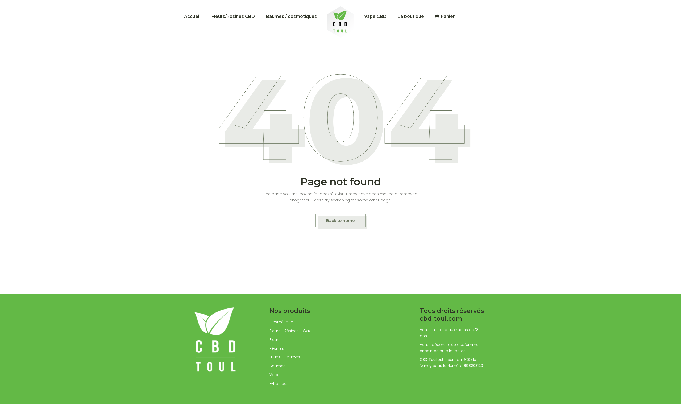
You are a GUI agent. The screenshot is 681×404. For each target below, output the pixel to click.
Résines (276, 348)
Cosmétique (281, 322)
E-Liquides (279, 383)
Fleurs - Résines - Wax (289, 330)
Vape (274, 374)
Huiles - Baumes (284, 357)
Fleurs (274, 339)
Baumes (277, 366)
